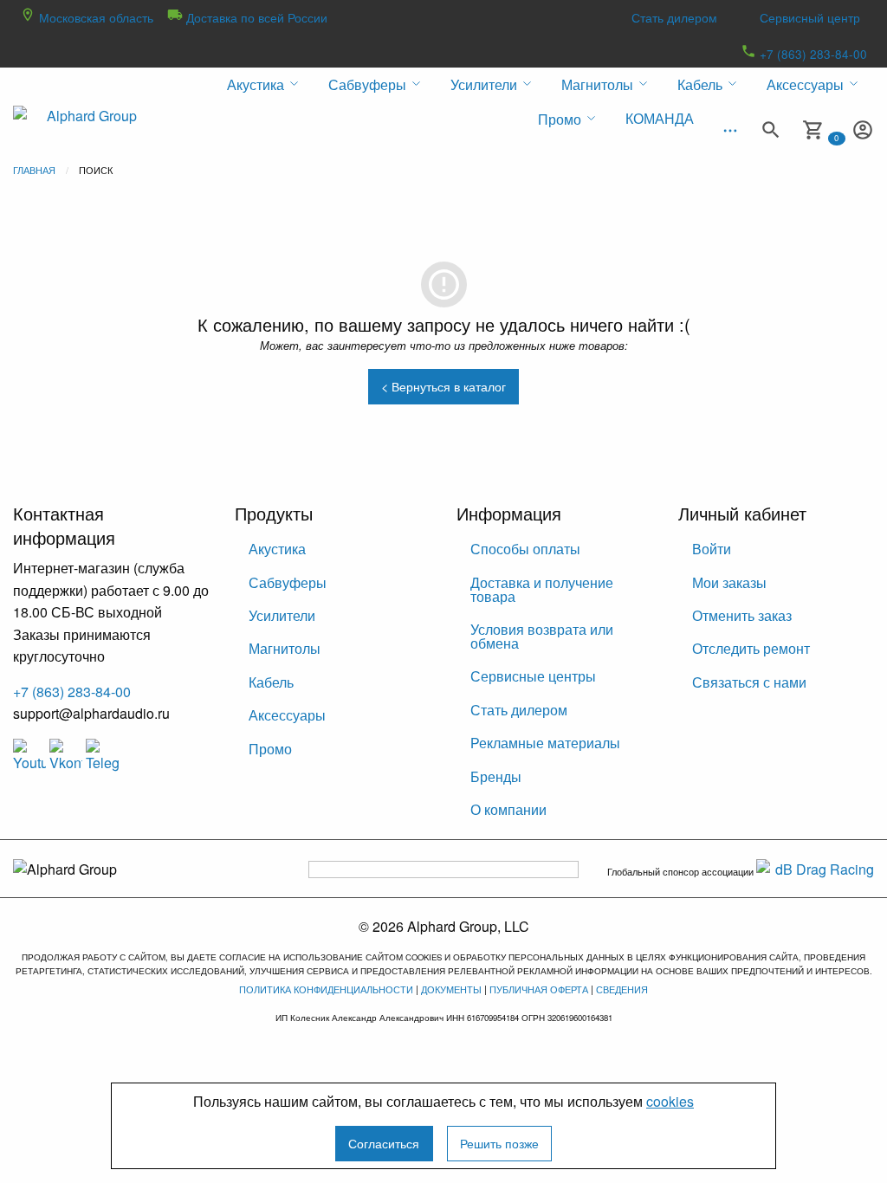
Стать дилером (674, 17)
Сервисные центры (533, 676)
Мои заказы (729, 582)
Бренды (495, 776)
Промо (270, 749)
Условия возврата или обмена (541, 636)
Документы (451, 989)
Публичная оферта (538, 989)
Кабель (271, 682)
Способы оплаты (525, 549)
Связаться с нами (749, 682)
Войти (711, 549)
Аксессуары (287, 715)
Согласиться (383, 1143)
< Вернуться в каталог (443, 386)
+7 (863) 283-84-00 (811, 53)
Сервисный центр (810, 17)
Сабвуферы (288, 582)
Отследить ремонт (751, 648)
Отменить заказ (742, 615)
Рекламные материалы (545, 743)
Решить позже (499, 1143)
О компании (508, 809)
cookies (670, 1101)
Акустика (277, 549)
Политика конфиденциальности (326, 989)
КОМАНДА (659, 118)
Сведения (622, 989)
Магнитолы (284, 648)
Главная (34, 170)
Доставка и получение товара (541, 589)
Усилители (282, 615)
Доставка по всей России (255, 17)
